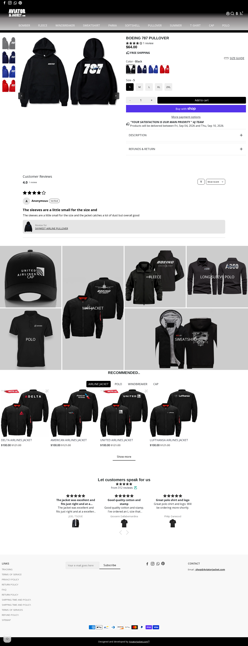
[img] (124, 484)
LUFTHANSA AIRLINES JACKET (169, 440)
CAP (211, 25)
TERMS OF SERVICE (12, 574)
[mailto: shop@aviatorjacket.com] (195, 569)
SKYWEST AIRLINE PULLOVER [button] (51, 228)
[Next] (116, 95)
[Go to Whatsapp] (15, 3)
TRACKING (7, 569)
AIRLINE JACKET (98, 384)
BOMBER (24, 25)
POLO (225, 25)
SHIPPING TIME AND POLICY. (16, 599)
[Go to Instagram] (10, 3)
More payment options (186, 117)
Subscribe (110, 565)
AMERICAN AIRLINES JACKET (69, 440)
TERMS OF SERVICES (12, 609)
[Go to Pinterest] (20, 3)
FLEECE (42, 25)
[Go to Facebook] (4, 3)
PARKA (112, 25)
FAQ (4, 589)
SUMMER (176, 25)
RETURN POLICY (10, 584)
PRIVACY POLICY (10, 579)
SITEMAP (6, 620)
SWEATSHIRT (91, 25)
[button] (134, 43)
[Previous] (21, 95)
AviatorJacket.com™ (139, 641)
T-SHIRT (195, 25)
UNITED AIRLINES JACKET (116, 440)
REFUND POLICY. (10, 614)
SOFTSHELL (132, 25)
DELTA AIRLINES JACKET (16, 440)
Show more (124, 457)
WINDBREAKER (65, 25)
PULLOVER (155, 25)
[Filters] (201, 182)
